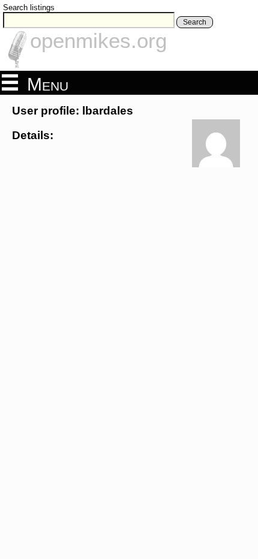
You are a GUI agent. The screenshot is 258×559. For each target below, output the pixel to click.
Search (194, 22)
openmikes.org (98, 40)
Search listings (29, 7)
